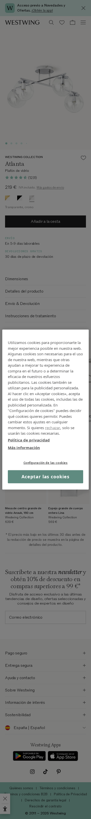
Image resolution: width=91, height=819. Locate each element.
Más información (24, 447)
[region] (45, 410)
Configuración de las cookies (46, 462)
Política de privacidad (29, 439)
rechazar (52, 427)
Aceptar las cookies (45, 477)
